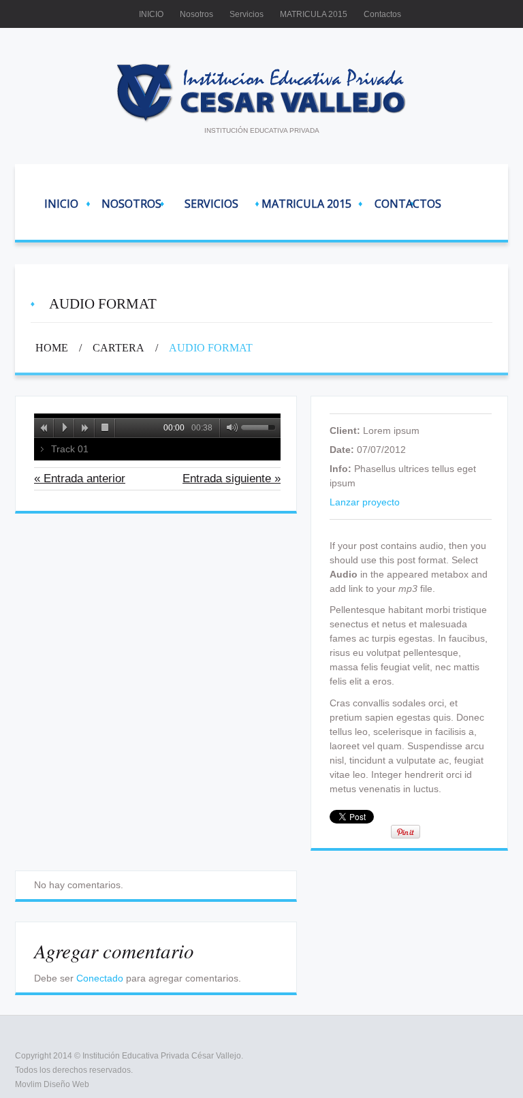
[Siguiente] (85, 427)
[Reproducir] (64, 427)
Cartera (118, 348)
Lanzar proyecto (365, 502)
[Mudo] (229, 427)
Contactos (382, 14)
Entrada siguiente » (232, 478)
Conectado (99, 978)
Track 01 (70, 448)
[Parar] (105, 427)
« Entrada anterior (79, 478)
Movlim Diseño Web (52, 1084)
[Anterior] (44, 427)
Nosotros (196, 14)
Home (51, 348)
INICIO (151, 14)
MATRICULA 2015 (313, 14)
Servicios (246, 14)
